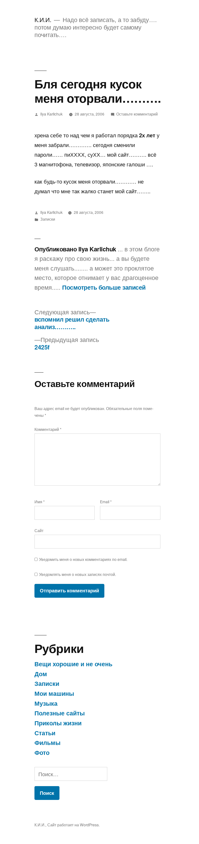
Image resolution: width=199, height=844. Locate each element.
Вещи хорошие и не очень (73, 663)
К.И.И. (42, 19)
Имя (39, 501)
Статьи (44, 732)
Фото (42, 752)
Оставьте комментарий (137, 113)
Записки (47, 219)
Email (106, 501)
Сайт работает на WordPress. (73, 824)
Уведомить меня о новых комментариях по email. (83, 559)
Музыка (46, 703)
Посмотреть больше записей (104, 287)
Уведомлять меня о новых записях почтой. (77, 574)
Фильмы (47, 742)
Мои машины (54, 693)
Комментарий (47, 429)
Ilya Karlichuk (51, 113)
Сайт (38, 530)
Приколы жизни (58, 723)
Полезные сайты (59, 713)
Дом (40, 673)
